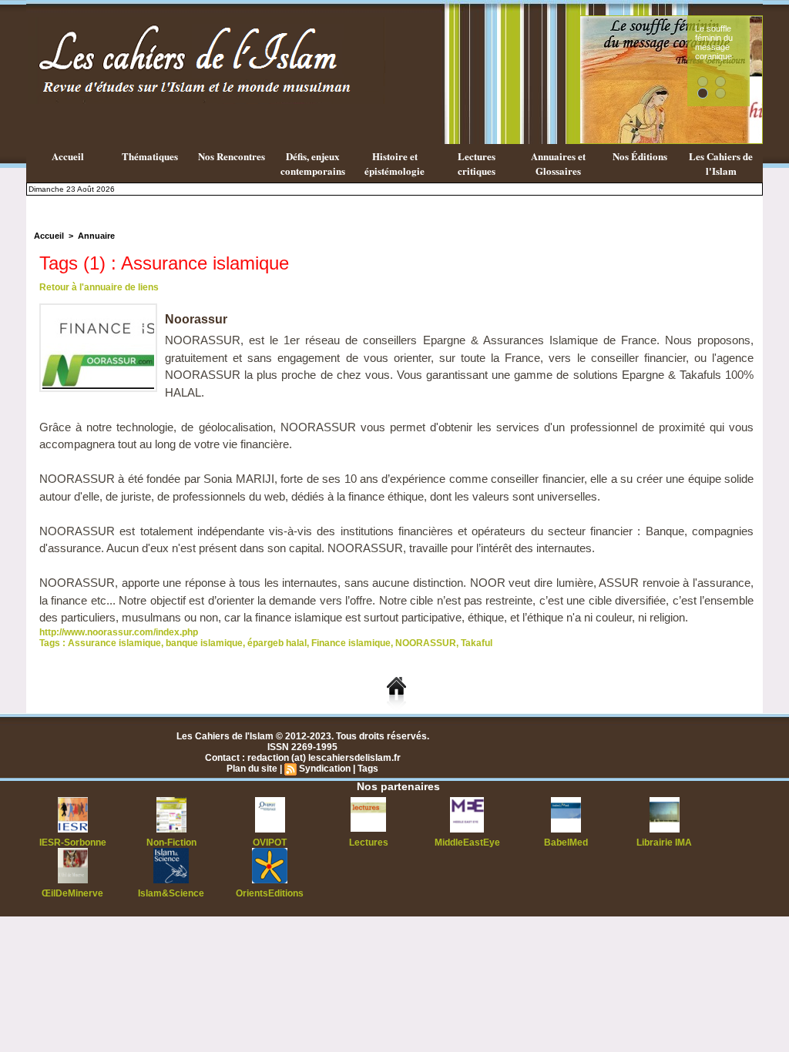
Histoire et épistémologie (394, 163)
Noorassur (196, 319)
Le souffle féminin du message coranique (584, 42)
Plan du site (252, 768)
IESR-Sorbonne (72, 842)
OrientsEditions (270, 893)
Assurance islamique (114, 643)
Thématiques (150, 156)
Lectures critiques (476, 163)
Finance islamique (351, 643)
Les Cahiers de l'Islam (721, 163)
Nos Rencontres (231, 156)
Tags (368, 768)
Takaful (476, 643)
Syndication (325, 768)
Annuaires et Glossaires (558, 163)
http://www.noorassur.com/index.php (118, 632)
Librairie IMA (664, 842)
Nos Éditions (640, 156)
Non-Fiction (171, 842)
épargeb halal (277, 643)
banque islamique (204, 643)
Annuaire (96, 235)
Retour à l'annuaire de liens (99, 287)
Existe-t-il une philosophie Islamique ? (756, 42)
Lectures (368, 842)
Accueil (68, 156)
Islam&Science (171, 893)
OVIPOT (270, 842)
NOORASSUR (425, 643)
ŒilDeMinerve (72, 893)
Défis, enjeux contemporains (312, 163)
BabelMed (566, 842)
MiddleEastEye (467, 842)
